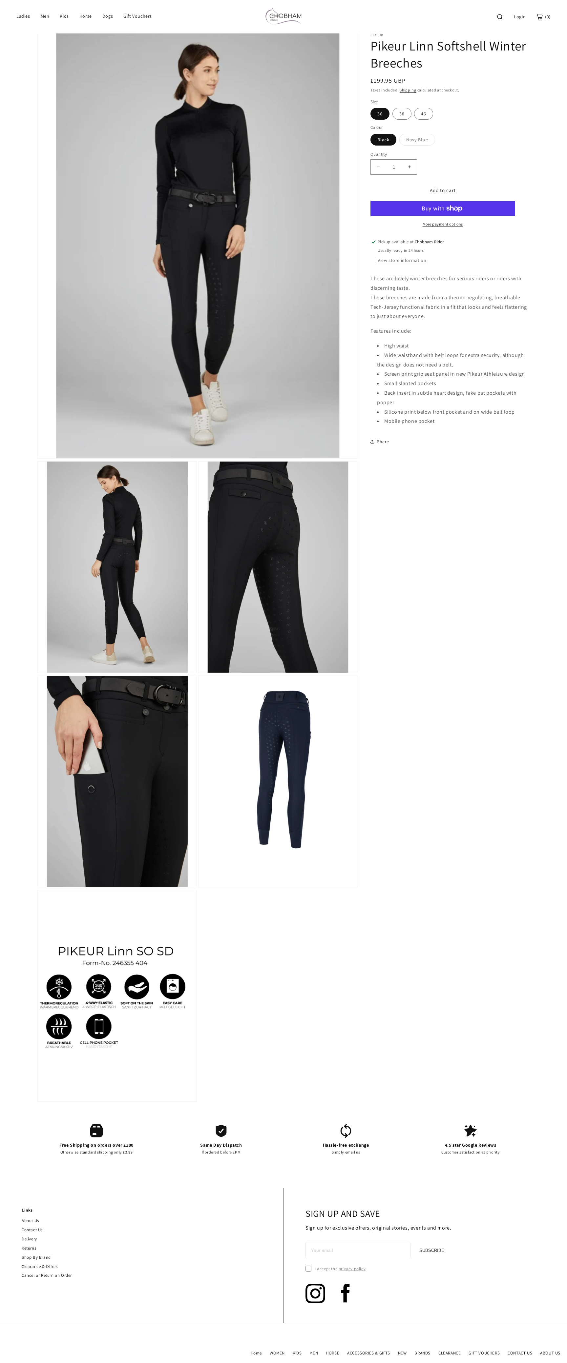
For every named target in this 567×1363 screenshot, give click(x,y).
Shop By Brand (36, 1257)
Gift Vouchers (137, 16)
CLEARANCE (449, 1353)
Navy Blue (420, 140)
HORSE (332, 1353)
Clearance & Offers (40, 1266)
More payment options (443, 224)
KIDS (297, 1353)
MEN (313, 1353)
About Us (30, 1220)
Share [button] (383, 441)
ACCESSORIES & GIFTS (368, 1353)
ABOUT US (550, 1353)
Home (256, 1353)
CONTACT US (520, 1353)
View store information (402, 260)
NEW (402, 1353)
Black (383, 139)
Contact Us (32, 1230)
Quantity (378, 154)
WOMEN (277, 1353)
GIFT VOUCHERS (484, 1353)
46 (423, 114)
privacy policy (352, 1269)
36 (380, 114)
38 (402, 114)
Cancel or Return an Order (47, 1275)
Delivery (29, 1239)
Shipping (408, 90)
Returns (29, 1248)
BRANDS (422, 1353)
